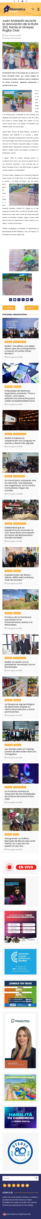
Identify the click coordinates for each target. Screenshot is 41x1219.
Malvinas (9, 387)
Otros (16, 834)
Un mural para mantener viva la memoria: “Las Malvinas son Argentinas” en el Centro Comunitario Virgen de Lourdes (20, 485)
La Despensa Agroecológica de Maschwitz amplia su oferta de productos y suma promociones (20, 708)
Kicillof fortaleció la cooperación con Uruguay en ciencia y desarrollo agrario (20, 441)
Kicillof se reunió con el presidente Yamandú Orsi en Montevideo (20, 664)
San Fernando (16, 38)
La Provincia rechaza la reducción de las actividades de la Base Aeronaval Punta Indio (20, 795)
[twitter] (14, 1)
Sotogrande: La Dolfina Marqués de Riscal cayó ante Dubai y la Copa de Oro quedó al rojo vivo (20, 842)
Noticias (7, 38)
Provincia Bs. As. (19, 342)
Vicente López (19, 476)
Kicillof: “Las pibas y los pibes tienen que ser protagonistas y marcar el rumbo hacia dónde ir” (20, 350)
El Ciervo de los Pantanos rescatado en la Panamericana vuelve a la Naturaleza (18, 621)
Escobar (8, 571)
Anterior (10, 308)
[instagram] (26, 1)
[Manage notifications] (4, 1214)
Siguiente (30, 308)
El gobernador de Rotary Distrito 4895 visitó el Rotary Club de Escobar (19, 577)
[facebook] (18, 1)
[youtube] (22, 1)
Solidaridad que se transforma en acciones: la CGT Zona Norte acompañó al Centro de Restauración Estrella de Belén (19, 532)
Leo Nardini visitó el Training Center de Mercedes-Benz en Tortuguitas (20, 752)
